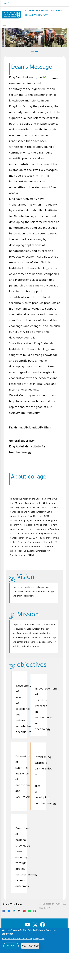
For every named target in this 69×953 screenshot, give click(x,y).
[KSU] (11, 13)
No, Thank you (30, 946)
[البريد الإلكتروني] (34, 911)
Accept (11, 945)
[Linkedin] (14, 911)
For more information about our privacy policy (23, 939)
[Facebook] (3, 911)
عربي (6, 3)
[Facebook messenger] (9, 911)
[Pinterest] (24, 911)
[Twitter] (19, 911)
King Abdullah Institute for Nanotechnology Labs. (34, 45)
